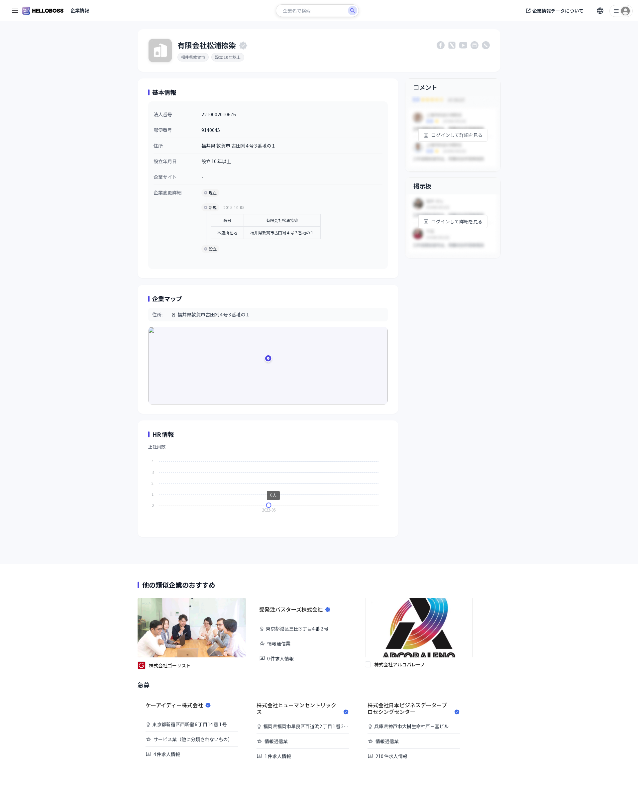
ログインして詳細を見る (456, 135)
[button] (268, 360)
